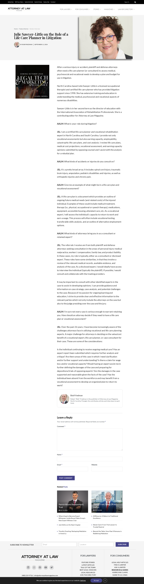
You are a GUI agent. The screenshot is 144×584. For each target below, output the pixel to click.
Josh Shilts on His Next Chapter (70, 525)
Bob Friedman (76, 395)
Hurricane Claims (120, 572)
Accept (96, 580)
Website (94, 465)
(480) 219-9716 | (28, 575)
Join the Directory (88, 575)
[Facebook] (40, 567)
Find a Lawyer (120, 565)
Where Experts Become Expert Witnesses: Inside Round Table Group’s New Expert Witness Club (72, 518)
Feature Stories (23, 29)
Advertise (11, 2)
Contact (53, 2)
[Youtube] (46, 567)
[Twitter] (51, 567)
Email (59, 465)
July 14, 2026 (64, 510)
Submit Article (29, 2)
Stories (96, 9)
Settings (83, 580)
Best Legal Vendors (88, 570)
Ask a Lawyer (119, 567)
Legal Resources (88, 572)
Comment (61, 426)
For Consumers (81, 9)
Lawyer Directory (125, 9)
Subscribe (46, 2)
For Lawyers (65, 9)
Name (60, 455)
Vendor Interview (35, 29)
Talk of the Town (88, 567)
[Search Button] (134, 2)
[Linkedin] (28, 567)
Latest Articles (88, 565)
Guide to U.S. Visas (119, 575)
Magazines (108, 9)
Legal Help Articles (120, 562)
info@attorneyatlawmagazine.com (46, 575)
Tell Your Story (19, 2)
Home (16, 29)
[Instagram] (34, 567)
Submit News (38, 2)
